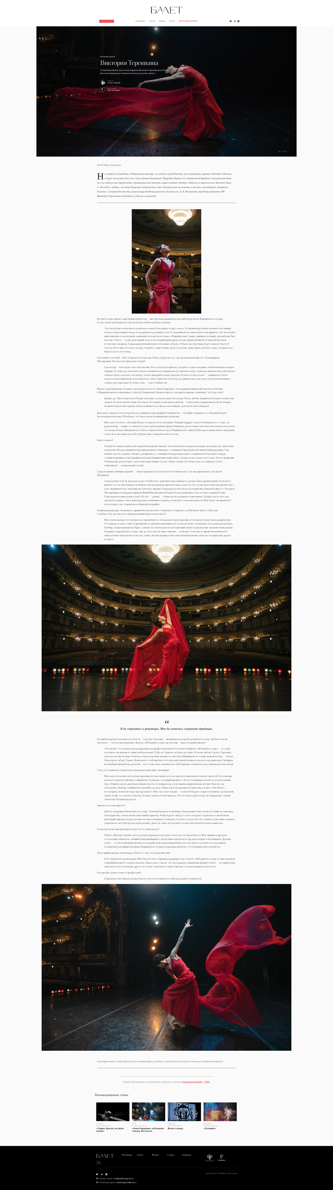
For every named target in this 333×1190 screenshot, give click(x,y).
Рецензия (154, 29)
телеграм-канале (192, 1082)
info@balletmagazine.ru (124, 1178)
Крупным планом (107, 56)
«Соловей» (210, 1128)
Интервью (140, 21)
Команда (186, 1155)
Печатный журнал (188, 21)
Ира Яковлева (114, 90)
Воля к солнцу (175, 1128)
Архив (182, 29)
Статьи (152, 21)
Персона (140, 29)
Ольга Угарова (114, 83)
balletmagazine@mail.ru (126, 1182)
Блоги (172, 21)
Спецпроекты (106, 21)
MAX (207, 1082)
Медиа (162, 21)
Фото (163, 29)
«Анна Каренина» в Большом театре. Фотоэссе (148, 1129)
